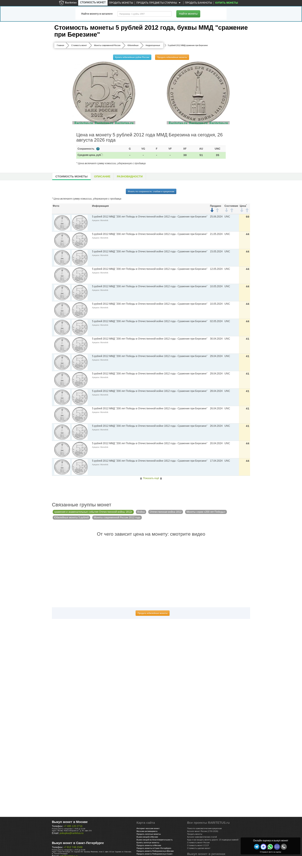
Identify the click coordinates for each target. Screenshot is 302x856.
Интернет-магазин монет (148, 828)
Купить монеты (226, 2)
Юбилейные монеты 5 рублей (71, 517)
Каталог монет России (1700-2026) (202, 831)
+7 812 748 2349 (73, 847)
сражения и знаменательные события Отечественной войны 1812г (93, 511)
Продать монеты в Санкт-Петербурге (154, 848)
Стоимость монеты (71, 176)
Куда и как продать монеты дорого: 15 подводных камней (212, 840)
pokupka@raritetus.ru (72, 833)
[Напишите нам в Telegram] (257, 847)
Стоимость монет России (198, 843)
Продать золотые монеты (149, 834)
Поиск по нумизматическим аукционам (204, 828)
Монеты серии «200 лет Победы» (206, 511)
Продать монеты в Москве (149, 845)
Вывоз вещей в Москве (147, 837)
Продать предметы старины (157, 2)
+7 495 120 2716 (73, 826)
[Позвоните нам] (284, 847)
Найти (188, 13)
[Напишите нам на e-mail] (277, 847)
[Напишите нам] (263, 847)
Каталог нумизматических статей (202, 837)
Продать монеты (121, 2)
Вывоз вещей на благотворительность (155, 840)
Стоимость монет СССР (198, 845)
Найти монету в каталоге (97, 13)
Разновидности (130, 176)
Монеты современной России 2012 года (117, 517)
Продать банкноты (198, 2)
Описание (102, 176)
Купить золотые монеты (148, 843)
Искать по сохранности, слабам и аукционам (151, 191)
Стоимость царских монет (198, 848)
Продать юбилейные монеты (172, 57)
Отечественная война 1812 (166, 511)
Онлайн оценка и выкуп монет (270, 840)
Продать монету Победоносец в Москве (155, 851)
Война (141, 511)
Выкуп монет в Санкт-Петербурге (78, 843)
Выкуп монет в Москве (70, 822)
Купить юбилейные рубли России (132, 57)
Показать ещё (151, 478)
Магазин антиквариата (147, 831)
